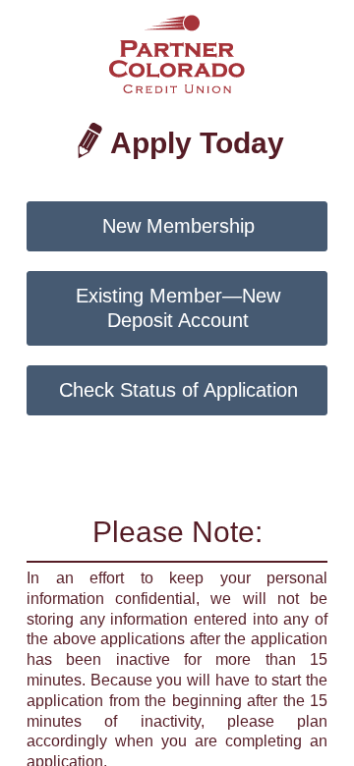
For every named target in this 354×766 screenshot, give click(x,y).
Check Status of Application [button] (178, 390)
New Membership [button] (178, 226)
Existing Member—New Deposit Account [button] (178, 308)
